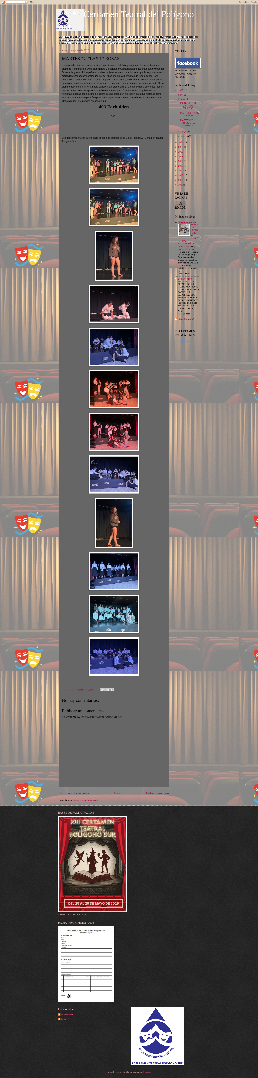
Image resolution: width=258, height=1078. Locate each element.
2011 (180, 185)
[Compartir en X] (106, 689)
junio (183, 99)
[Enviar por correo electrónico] (101, 689)
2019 (181, 152)
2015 (181, 166)
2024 (181, 142)
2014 (181, 170)
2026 (181, 90)
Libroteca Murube (187, 222)
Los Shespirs (185, 279)
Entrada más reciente (74, 793)
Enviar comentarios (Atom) (86, 800)
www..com (183, 341)
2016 (181, 161)
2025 (181, 95)
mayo (184, 131)
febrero (184, 136)
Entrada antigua (157, 793)
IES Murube (67, 1014)
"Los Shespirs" (186, 319)
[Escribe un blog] (104, 689)
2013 (181, 175)
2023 (181, 147)
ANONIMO (183, 281)
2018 (181, 156)
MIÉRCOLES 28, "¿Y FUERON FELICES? (188, 105)
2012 (181, 180)
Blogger (146, 1072)
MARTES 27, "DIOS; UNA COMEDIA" (187, 123)
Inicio (118, 793)
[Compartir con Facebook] (109, 689)
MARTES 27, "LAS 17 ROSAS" (189, 114)
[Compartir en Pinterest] (112, 689)
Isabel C (65, 1019)
